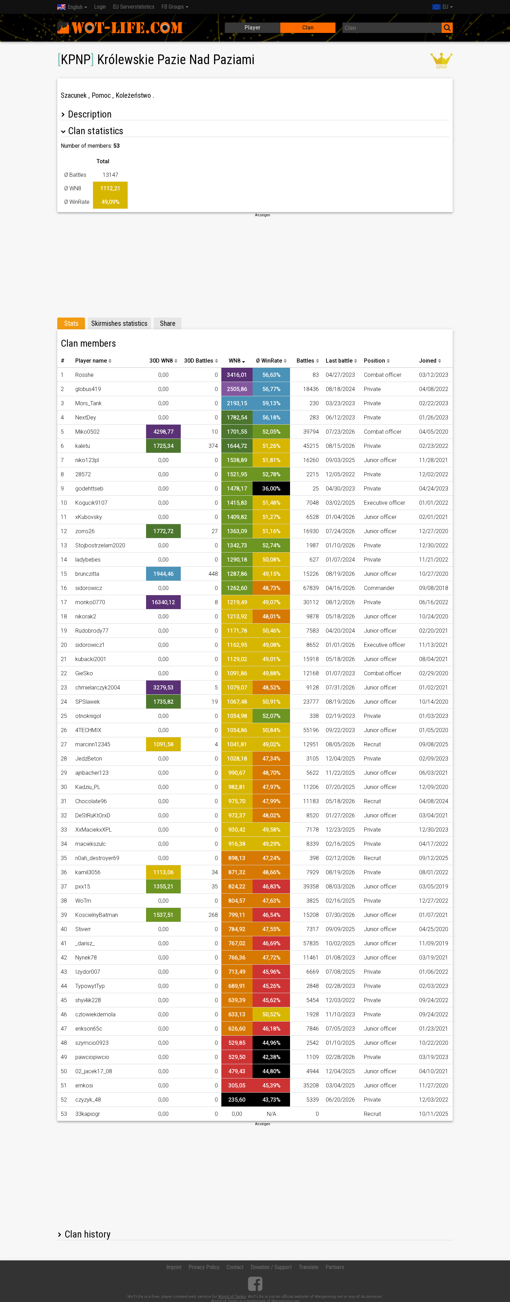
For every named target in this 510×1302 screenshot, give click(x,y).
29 (64, 773)
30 (64, 787)
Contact (235, 1267)
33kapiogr (87, 1114)
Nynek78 (86, 957)
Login (100, 6)
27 (64, 744)
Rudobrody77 (92, 630)
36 (64, 872)
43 (64, 972)
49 (64, 1057)
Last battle (339, 360)
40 (64, 929)
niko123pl (87, 460)
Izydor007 (87, 972)
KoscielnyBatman (96, 915)
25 (64, 716)
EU (445, 6)
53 (64, 1114)
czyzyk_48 (88, 1099)
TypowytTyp (90, 986)
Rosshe (84, 375)
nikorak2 (85, 616)
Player (253, 27)
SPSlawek (87, 701)
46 (64, 1014)
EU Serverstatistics (133, 6)
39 (64, 915)
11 (64, 517)
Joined (427, 360)
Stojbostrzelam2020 (100, 545)
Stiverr (83, 929)
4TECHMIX (88, 730)
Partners (334, 1267)
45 (64, 1000)
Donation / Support (271, 1267)
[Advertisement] (255, 266)
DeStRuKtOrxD (92, 815)
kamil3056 (88, 872)
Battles (305, 360)
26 (64, 730)
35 (64, 858)
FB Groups (172, 6)
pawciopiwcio (92, 1057)
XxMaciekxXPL (93, 829)
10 (64, 503)
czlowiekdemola (95, 1014)
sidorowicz (88, 588)
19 (64, 630)
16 (64, 588)
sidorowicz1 (90, 645)
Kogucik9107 (91, 503)
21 (64, 659)
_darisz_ (85, 943)
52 (64, 1099)
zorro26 (85, 531)
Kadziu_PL (87, 787)
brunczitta (87, 574)
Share (168, 323)
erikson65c (88, 1028)
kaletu (82, 446)
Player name (91, 360)
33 (64, 829)
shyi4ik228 (88, 1000)
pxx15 (82, 886)
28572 (83, 474)
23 (64, 687)
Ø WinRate (269, 360)
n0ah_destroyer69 (97, 858)
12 (64, 531)
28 (64, 758)
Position (374, 360)
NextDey (85, 417)
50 (64, 1071)
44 (64, 986)
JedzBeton (88, 758)
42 (64, 957)
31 (64, 801)
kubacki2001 (91, 659)
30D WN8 (161, 360)
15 (64, 574)
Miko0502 (87, 431)
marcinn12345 (92, 744)
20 (64, 645)
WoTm (83, 900)
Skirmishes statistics (119, 323)
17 (64, 602)
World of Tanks (232, 1296)
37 (64, 886)
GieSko (84, 673)
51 (64, 1085)
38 (64, 900)
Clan (308, 27)
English (75, 7)
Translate (308, 1267)
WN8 (234, 360)
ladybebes (88, 559)
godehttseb (89, 488)
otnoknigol (88, 716)
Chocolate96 (91, 801)
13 (64, 545)
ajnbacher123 (92, 773)
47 (64, 1028)
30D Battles (198, 360)
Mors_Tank (88, 403)
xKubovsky (88, 517)
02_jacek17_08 (93, 1071)
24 (64, 701)
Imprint (173, 1267)
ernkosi (84, 1085)
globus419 (88, 389)
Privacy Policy (204, 1267)
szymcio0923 (92, 1043)
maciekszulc (90, 844)
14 (64, 559)
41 (64, 943)
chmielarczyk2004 (97, 687)
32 (64, 815)
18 (64, 616)
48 (64, 1043)
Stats (71, 323)
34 (64, 844)
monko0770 (90, 602)
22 (64, 673)
